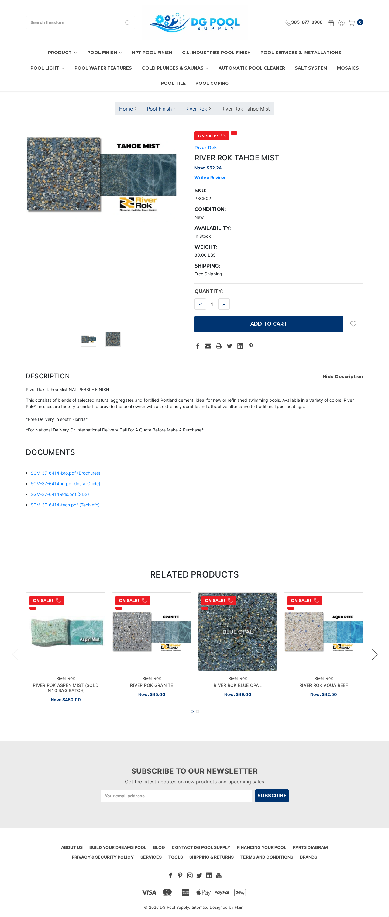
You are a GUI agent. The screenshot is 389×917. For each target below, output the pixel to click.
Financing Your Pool (261, 847)
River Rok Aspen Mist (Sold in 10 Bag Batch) (65, 688)
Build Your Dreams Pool (117, 847)
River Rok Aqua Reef (323, 685)
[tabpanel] (66, 650)
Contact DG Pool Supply (201, 847)
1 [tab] (192, 711)
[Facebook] (197, 346)
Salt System (311, 68)
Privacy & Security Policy (103, 857)
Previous (15, 654)
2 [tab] (197, 711)
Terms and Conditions (266, 857)
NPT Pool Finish (152, 52)
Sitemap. (200, 907)
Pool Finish (102, 52)
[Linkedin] (240, 346)
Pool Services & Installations (300, 52)
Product (60, 52)
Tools (175, 857)
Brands (308, 857)
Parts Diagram (310, 847)
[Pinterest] (251, 346)
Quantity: (208, 291)
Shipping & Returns (211, 857)
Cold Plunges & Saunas (173, 68)
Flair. (239, 907)
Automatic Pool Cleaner (252, 68)
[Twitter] (229, 346)
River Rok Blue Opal (238, 685)
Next (375, 654)
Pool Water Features (103, 68)
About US (72, 847)
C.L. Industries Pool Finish (216, 52)
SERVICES (151, 857)
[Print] (219, 346)
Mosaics (348, 68)
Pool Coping (212, 83)
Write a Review (209, 177)
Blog (159, 847)
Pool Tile (173, 83)
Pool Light (45, 68)
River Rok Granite (151, 685)
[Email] (208, 346)
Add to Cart (65, 661)
